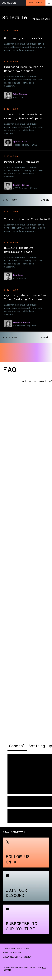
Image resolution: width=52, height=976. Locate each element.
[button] (12, 788)
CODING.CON (9, 3)
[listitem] (26, 852)
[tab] (17, 746)
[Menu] (48, 3)
